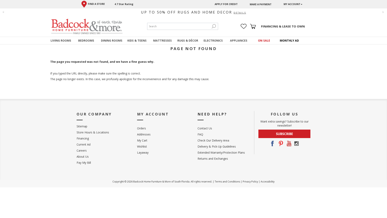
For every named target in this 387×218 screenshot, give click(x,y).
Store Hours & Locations (93, 132)
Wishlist (142, 146)
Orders (141, 128)
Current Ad (84, 144)
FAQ (200, 134)
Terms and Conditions (227, 181)
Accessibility (268, 181)
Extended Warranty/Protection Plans (221, 152)
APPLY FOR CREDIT (226, 4)
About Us (83, 156)
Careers (82, 150)
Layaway (143, 152)
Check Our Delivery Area (213, 140)
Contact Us (205, 128)
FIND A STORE (96, 4)
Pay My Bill (84, 163)
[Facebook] (272, 143)
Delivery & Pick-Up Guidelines (217, 146)
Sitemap (82, 126)
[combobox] (178, 26)
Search (214, 26)
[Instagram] (296, 143)
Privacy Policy (250, 181)
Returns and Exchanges (213, 158)
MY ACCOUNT (292, 4)
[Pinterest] (280, 143)
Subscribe (284, 134)
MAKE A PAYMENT (261, 4)
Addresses (144, 134)
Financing (83, 138)
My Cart (142, 140)
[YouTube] (288, 143)
